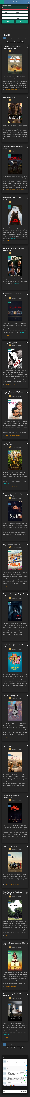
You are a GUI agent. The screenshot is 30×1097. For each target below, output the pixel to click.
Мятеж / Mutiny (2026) (10, 343)
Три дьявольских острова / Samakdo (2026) (11, 796)
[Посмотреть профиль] (4, 1061)
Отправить (23, 1091)
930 (22, 41)
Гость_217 (9, 1077)
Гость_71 (8, 1067)
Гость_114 (9, 1072)
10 (14, 41)
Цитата (15, 1085)
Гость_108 (9, 1082)
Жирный (3, 1085)
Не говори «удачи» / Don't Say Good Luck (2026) (12, 495)
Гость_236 (9, 1060)
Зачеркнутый (8, 1085)
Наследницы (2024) (9, 97)
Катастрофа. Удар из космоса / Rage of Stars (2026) (12, 47)
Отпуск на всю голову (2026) (12, 545)
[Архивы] (19, 1091)
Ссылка (11, 1085)
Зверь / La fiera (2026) (10, 847)
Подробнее (12, 238)
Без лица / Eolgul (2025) (11, 696)
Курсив (5, 1085)
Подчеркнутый (6, 1085)
